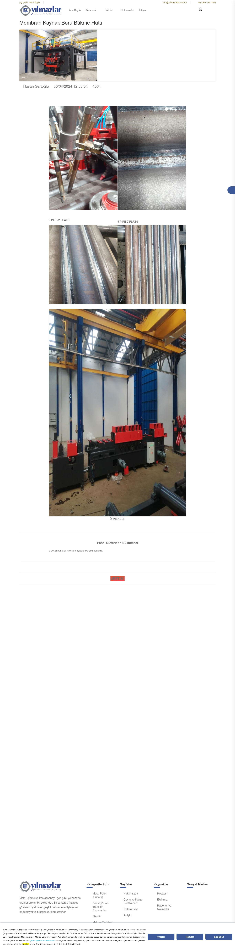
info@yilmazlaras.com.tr (175, 2)
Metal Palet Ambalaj (99, 895)
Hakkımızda (131, 893)
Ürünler (108, 10)
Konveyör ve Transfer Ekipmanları (100, 906)
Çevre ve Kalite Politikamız (133, 901)
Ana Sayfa (75, 10)
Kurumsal (91, 10)
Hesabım (162, 893)
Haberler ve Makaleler (164, 907)
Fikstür (97, 916)
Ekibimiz (162, 899)
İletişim (143, 10)
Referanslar (127, 10)
